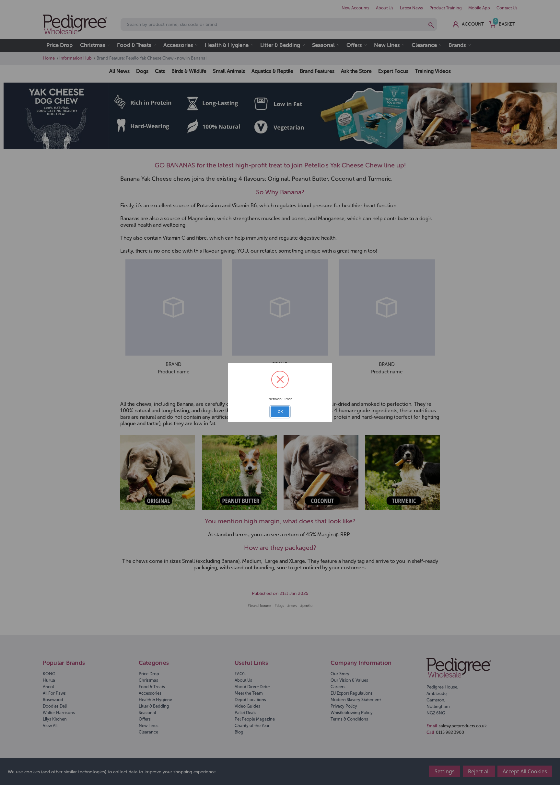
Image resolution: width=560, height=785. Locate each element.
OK (280, 412)
